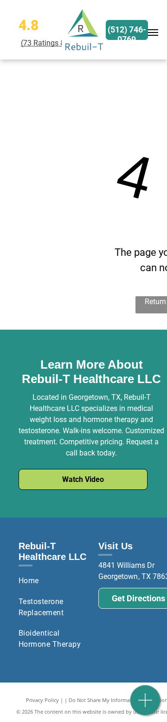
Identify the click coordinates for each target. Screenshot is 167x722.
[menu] (153, 32)
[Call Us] (145, 705)
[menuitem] (55, 581)
